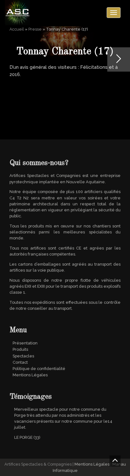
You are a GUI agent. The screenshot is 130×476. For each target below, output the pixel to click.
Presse (35, 29)
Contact (20, 362)
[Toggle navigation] (114, 12)
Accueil (16, 29)
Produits (20, 349)
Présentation (25, 343)
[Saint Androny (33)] (118, 59)
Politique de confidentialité (39, 368)
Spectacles (23, 356)
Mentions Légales (30, 375)
